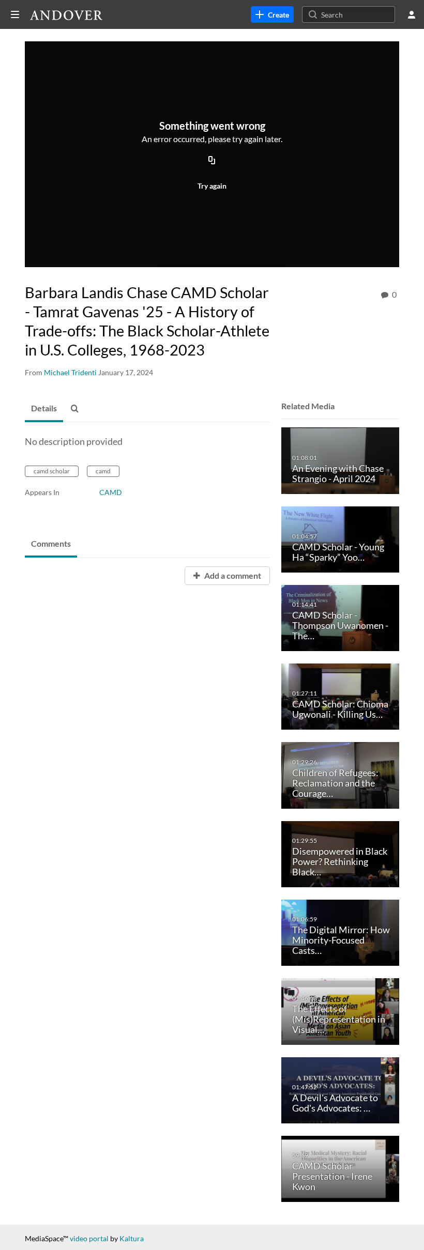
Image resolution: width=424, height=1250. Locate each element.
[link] (272, 14)
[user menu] (411, 14)
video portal (89, 1238)
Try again (212, 185)
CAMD (110, 492)
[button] (77, 408)
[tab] (44, 408)
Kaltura (131, 1238)
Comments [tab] (51, 543)
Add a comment (232, 575)
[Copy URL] (212, 161)
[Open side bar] (15, 14)
